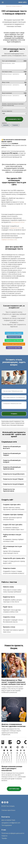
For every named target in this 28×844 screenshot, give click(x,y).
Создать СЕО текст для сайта (12, 524)
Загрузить (6, 125)
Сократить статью (9, 617)
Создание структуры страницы (13, 514)
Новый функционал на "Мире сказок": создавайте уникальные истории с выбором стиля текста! (13, 682)
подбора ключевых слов (9, 239)
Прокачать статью (9, 627)
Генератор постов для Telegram (13, 479)
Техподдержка (6, 825)
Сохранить (15, 125)
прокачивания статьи (17, 222)
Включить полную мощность (14, 6)
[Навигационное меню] (3, 2)
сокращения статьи (15, 228)
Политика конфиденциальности (12, 833)
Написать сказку (8, 587)
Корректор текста (9, 597)
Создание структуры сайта (11, 504)
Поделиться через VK (14, 337)
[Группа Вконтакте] (5, 802)
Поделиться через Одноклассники (14, 344)
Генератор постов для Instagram (13, 484)
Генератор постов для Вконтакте (13, 474)
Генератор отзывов (9, 568)
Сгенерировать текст (14, 119)
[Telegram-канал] (2, 802)
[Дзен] (7, 802)
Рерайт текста (7, 607)
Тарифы (4, 838)
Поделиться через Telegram (14, 333)
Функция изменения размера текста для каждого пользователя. (11, 768)
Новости (4, 836)
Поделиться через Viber (14, 347)
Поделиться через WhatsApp (14, 340)
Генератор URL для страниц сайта (14, 558)
